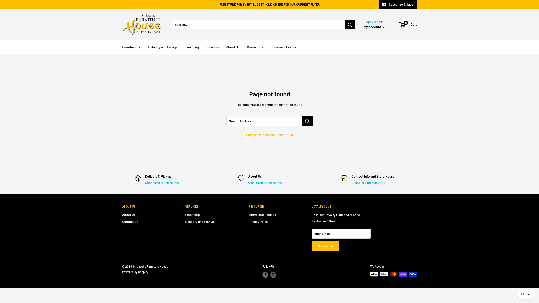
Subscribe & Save (401, 4)
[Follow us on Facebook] (265, 275)
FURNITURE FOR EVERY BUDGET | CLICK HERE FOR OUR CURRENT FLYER (269, 4)
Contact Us (255, 47)
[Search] (350, 24)
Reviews (212, 47)
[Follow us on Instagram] (273, 275)
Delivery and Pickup (162, 47)
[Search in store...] (307, 121)
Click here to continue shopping (269, 135)
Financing (191, 47)
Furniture (129, 47)
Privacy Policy (258, 221)
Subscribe (325, 246)
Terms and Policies (262, 215)
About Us (233, 47)
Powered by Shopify (135, 272)
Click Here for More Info (162, 183)
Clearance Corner (283, 47)
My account (373, 27)
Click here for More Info (265, 183)
